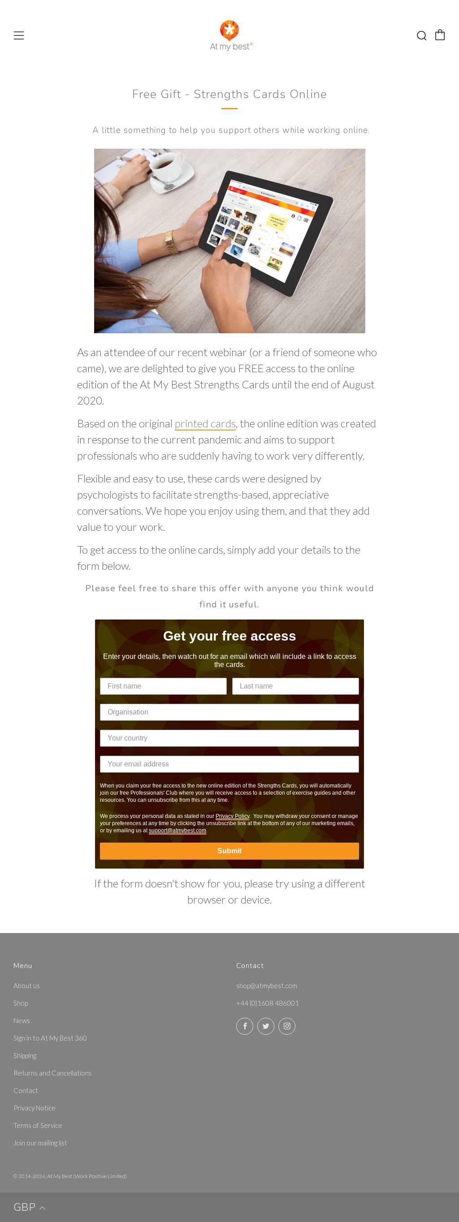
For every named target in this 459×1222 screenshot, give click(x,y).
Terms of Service (37, 1125)
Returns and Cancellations (52, 1073)
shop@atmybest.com (266, 985)
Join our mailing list (40, 1143)
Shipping (24, 1055)
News (21, 1020)
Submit (229, 851)
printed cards (205, 423)
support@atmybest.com (177, 830)
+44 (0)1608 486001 (267, 1003)
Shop (20, 1003)
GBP (24, 1207)
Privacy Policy (232, 816)
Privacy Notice (34, 1108)
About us (26, 985)
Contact (25, 1090)
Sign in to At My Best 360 (50, 1038)
